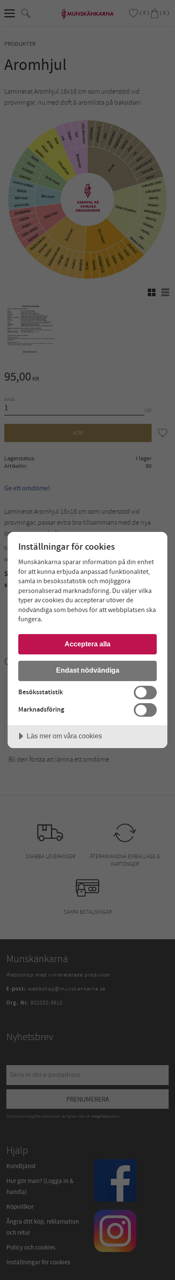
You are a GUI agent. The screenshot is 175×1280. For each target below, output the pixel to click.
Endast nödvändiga (87, 670)
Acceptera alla (87, 644)
